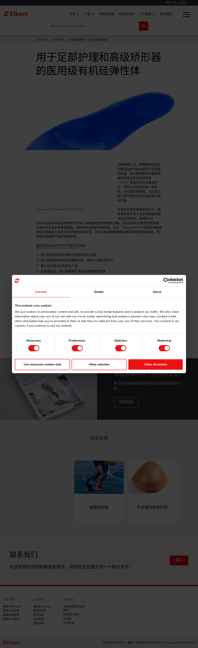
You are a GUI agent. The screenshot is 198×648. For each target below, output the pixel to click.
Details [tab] (99, 291)
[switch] (77, 348)
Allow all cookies (155, 364)
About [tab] (157, 291)
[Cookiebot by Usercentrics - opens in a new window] (166, 281)
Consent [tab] (41, 291)
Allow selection (99, 364)
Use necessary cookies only (42, 364)
